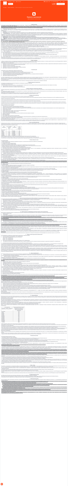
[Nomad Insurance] (5, 3)
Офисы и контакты (18, 1)
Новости (13, 1)
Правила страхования (11, 7)
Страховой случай (55, 1)
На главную (5, 7)
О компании (10, 1)
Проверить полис (47, 1)
